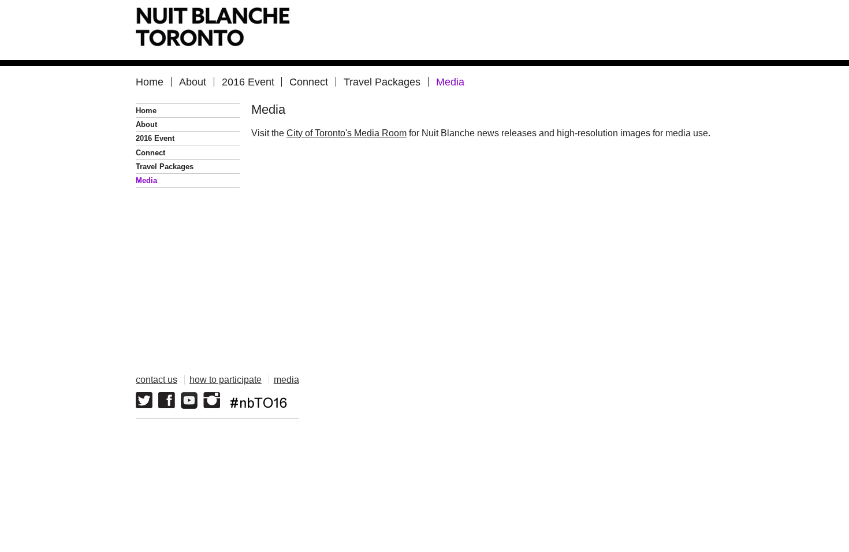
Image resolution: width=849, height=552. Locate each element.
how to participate (225, 380)
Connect (308, 82)
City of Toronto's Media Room (346, 133)
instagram (211, 400)
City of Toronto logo (665, 394)
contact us (156, 380)
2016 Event (248, 82)
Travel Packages (382, 82)
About (192, 82)
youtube (189, 400)
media (286, 380)
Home (149, 82)
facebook (166, 400)
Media (450, 82)
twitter (144, 400)
